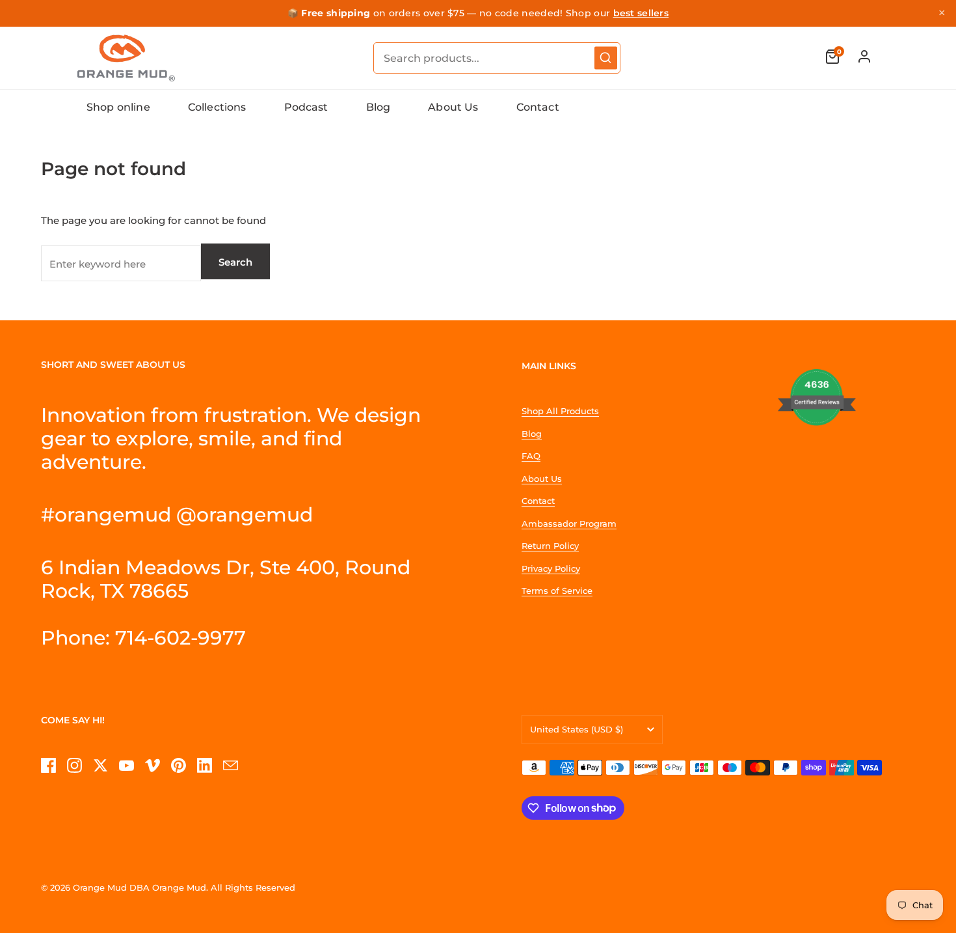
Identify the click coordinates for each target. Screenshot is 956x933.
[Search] (605, 57)
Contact (537, 107)
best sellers (641, 13)
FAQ (531, 456)
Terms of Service (557, 590)
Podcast (306, 107)
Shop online (118, 107)
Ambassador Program (569, 523)
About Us (453, 107)
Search (235, 262)
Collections (217, 107)
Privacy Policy (551, 568)
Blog (378, 107)
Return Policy (550, 545)
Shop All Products (560, 411)
